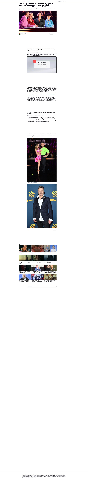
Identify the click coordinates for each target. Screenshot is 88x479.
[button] (60, 1)
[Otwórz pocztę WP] (58, 1)
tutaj (35, 477)
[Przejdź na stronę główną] (23, 1)
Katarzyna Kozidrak (22, 33)
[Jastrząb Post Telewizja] (27, 1)
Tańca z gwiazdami (42, 48)
